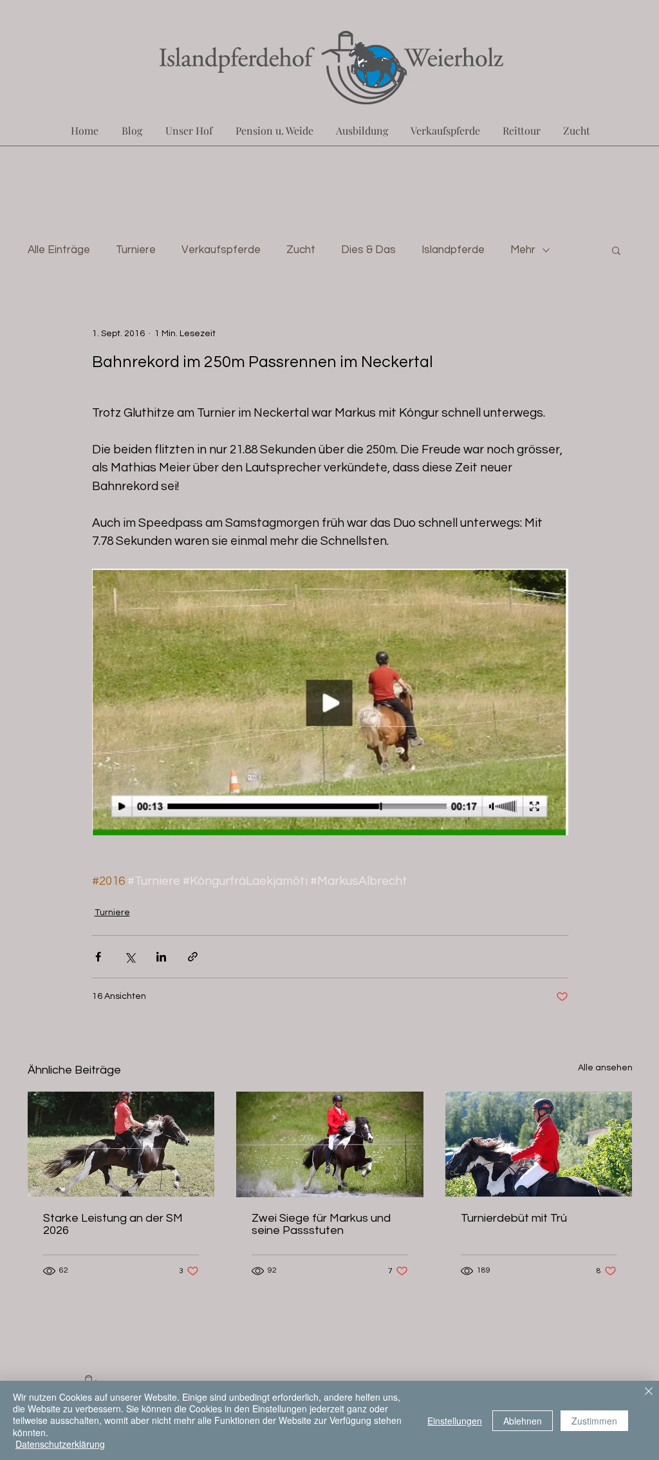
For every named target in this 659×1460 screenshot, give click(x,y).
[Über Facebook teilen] (98, 957)
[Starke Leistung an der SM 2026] (121, 1144)
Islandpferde (453, 250)
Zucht (300, 250)
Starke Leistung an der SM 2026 (113, 1224)
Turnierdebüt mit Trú (514, 1218)
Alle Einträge (59, 250)
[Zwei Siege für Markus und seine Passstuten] (329, 1144)
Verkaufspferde (221, 250)
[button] (616, 250)
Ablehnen (522, 1420)
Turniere (136, 250)
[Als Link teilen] (193, 957)
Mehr (522, 250)
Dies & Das (368, 250)
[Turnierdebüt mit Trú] (539, 1144)
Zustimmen (594, 1420)
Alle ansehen (605, 1067)
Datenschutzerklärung (60, 1443)
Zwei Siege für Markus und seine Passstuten (321, 1224)
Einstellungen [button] (454, 1420)
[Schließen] (648, 1392)
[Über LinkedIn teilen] (161, 957)
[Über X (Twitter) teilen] (130, 957)
